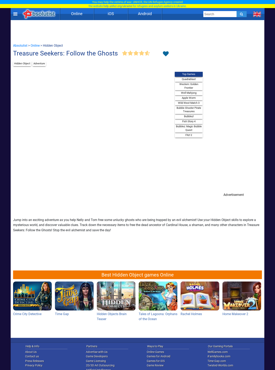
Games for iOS (156, 361)
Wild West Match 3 (189, 102)
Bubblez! (189, 116)
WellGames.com (218, 352)
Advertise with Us (97, 352)
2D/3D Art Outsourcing (100, 365)
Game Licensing (96, 361)
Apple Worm (189, 97)
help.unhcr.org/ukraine (117, 6)
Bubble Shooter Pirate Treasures (189, 109)
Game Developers (97, 356)
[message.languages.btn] (257, 14)
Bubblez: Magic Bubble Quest (189, 128)
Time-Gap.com (217, 361)
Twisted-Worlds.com (220, 365)
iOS (111, 13)
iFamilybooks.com (219, 356)
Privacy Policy (33, 365)
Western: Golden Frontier (188, 86)
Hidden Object (22, 63)
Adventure (39, 63)
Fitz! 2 (188, 135)
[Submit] (242, 14)
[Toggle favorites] (166, 54)
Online (77, 13)
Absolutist (20, 45)
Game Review (155, 365)
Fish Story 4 (188, 121)
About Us (31, 352)
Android (145, 13)
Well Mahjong (188, 92)
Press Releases (34, 361)
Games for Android (158, 356)
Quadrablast (189, 79)
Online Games (155, 352)
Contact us (32, 356)
